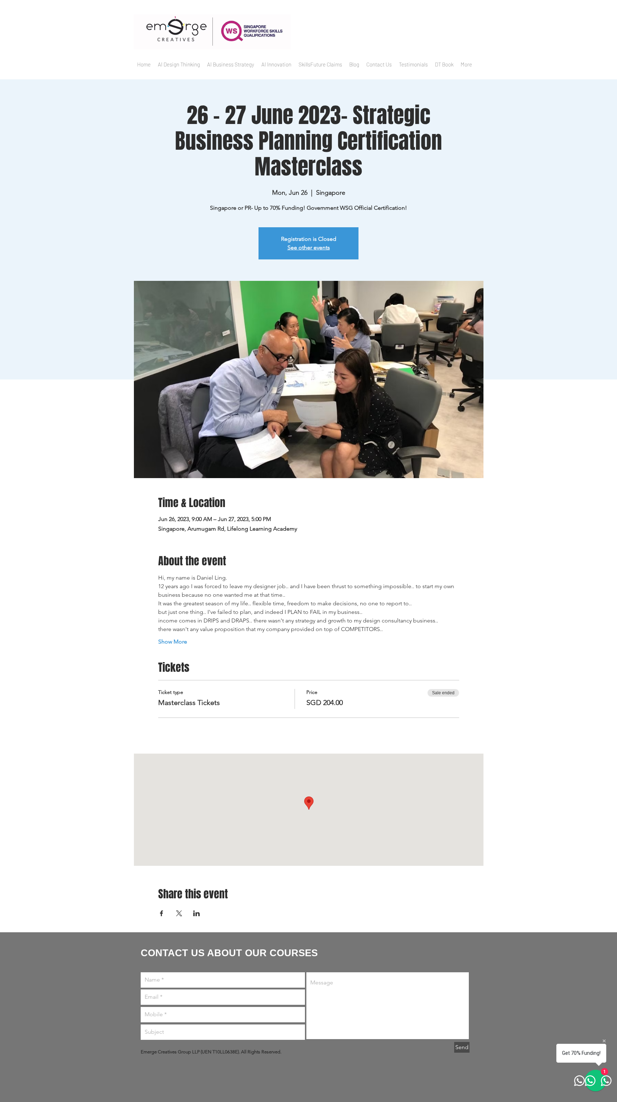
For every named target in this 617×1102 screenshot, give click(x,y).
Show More (172, 641)
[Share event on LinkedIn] (196, 913)
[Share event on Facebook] (161, 913)
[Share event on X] (179, 913)
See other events (308, 247)
